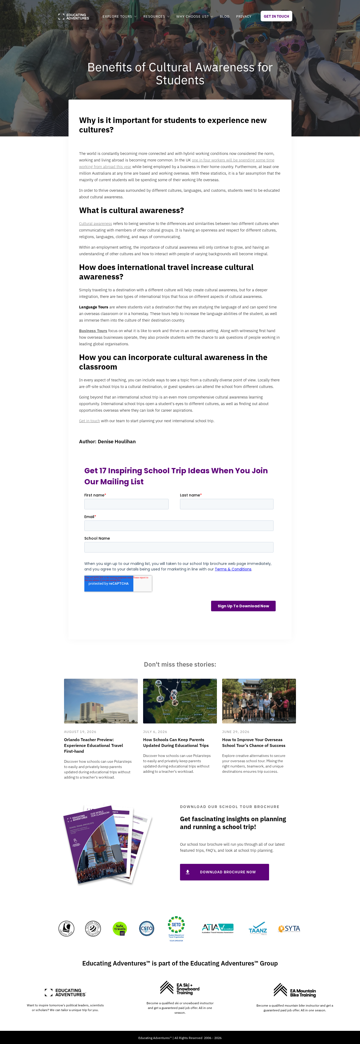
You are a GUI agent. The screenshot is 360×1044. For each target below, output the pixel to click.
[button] (120, 16)
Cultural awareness (95, 223)
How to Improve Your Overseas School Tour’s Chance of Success (253, 742)
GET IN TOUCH (276, 16)
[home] (74, 17)
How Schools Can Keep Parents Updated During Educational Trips (176, 742)
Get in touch (89, 420)
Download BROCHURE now (228, 872)
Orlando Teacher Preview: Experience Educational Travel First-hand (93, 745)
